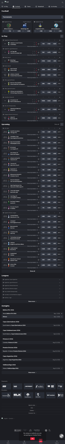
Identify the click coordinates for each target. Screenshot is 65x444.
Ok (32, 438)
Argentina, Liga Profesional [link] (10, 48)
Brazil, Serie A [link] (7, 57)
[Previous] (3, 26)
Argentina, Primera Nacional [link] (11, 40)
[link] (10, 2)
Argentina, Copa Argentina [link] (10, 279)
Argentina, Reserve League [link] (10, 288)
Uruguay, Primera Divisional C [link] (11, 114)
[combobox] (8, 418)
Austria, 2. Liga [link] (7, 297)
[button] (32, 40)
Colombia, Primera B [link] (9, 97)
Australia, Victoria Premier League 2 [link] (13, 294)
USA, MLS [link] (6, 128)
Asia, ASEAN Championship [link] (10, 291)
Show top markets (31, 46)
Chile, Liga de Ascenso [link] (9, 88)
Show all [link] (57, 124)
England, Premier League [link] (10, 212)
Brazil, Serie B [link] (7, 66)
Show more (31, 301)
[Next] (62, 26)
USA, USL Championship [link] (10, 105)
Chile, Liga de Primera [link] (9, 80)
